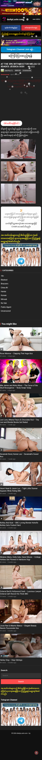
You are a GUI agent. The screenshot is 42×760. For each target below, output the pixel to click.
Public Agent (6, 307)
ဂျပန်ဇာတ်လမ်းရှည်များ (11, 27)
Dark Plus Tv (9, 70)
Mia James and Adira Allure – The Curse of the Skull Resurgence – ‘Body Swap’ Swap (19, 386)
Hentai (3, 291)
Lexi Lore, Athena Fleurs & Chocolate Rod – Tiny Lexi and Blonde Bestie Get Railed (19, 421)
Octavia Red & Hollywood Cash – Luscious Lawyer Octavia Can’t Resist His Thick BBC (20, 592)
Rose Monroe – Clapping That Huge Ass (16, 353)
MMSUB (17, 70)
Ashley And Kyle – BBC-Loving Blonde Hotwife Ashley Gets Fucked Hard (19, 524)
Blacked (4, 280)
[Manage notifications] (36, 753)
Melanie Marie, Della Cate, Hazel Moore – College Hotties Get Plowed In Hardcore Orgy (20, 558)
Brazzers (4, 284)
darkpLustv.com (15, 19)
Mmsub (4, 299)
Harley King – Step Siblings (11, 660)
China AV (4, 288)
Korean (4, 295)
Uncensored (27, 70)
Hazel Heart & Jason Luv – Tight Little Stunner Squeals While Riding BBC (19, 489)
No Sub (4, 303)
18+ (2, 276)
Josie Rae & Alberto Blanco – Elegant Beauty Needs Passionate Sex (18, 627)
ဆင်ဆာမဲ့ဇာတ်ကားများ (31, 27)
